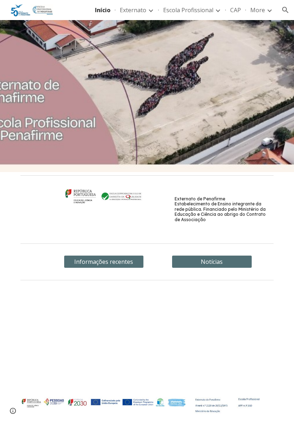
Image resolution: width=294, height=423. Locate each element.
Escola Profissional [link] (188, 10)
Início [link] (102, 10)
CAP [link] (235, 10)
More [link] (257, 10)
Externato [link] (133, 10)
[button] (285, 10)
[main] (223, 209)
